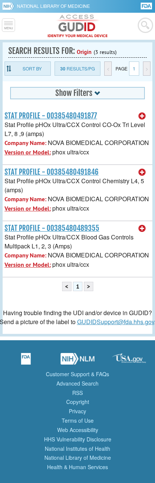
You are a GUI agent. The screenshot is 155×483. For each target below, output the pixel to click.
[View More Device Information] (142, 116)
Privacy (77, 411)
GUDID (78, 26)
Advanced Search (77, 383)
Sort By (32, 68)
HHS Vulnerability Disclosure (77, 439)
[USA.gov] (129, 361)
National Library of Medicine (53, 6)
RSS (77, 392)
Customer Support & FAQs (77, 374)
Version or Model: (28, 152)
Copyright (77, 401)
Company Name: (25, 143)
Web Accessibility (77, 430)
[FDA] (147, 5)
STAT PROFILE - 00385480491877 (51, 115)
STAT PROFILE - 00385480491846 (52, 171)
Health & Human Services (77, 467)
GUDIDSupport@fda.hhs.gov (115, 321)
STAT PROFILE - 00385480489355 (52, 228)
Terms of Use (78, 420)
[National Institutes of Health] (9, 6)
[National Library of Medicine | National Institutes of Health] (77, 361)
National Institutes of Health (77, 448)
